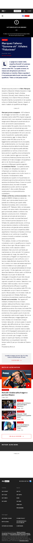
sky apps (19, 494)
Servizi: (18, 487)
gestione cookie (7, 518)
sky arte (4, 501)
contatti (29, 534)
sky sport (5, 491)
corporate (20, 526)
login (29, 11)
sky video (5, 498)
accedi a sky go (24, 481)
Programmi (20, 508)
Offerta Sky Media (7, 526)
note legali (5, 521)
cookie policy (21, 518)
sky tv (18, 491)
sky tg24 (4, 494)
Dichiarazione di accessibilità (21, 521)
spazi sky (19, 504)
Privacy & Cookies (12, 533)
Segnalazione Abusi (24, 540)
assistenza (23, 534)
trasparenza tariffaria (15, 534)
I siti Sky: (4, 487)
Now (18, 498)
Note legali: (5, 514)
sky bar (19, 501)
